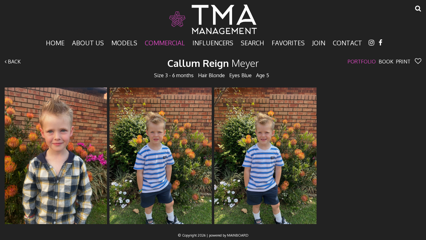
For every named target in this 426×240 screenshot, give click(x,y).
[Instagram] (371, 42)
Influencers (212, 42)
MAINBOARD (238, 235)
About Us (88, 42)
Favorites (288, 42)
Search (252, 42)
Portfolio (362, 61)
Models (124, 42)
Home (55, 42)
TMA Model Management (213, 19)
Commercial (165, 42)
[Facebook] (380, 42)
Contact (347, 42)
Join (318, 42)
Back (14, 61)
